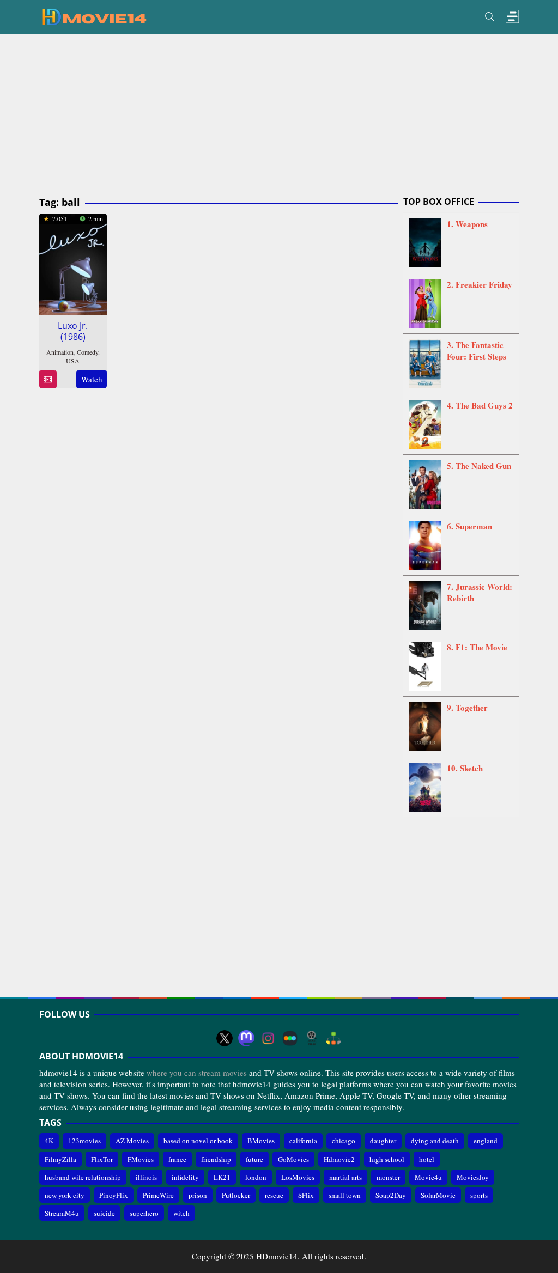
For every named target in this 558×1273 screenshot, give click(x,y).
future (254, 1159)
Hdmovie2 (339, 1159)
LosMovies (297, 1177)
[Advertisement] (279, 115)
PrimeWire (158, 1195)
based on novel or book (198, 1141)
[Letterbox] (290, 1038)
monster (388, 1177)
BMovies (261, 1141)
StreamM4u (62, 1213)
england (486, 1141)
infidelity (185, 1177)
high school (386, 1159)
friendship (216, 1159)
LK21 (222, 1177)
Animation (60, 352)
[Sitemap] (333, 1038)
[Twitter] (224, 1038)
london (255, 1177)
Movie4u (428, 1177)
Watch (91, 379)
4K (49, 1141)
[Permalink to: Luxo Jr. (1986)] (73, 262)
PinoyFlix (113, 1195)
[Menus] (512, 16)
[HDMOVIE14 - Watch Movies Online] (93, 15)
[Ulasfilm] (312, 1038)
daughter (383, 1141)
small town (345, 1195)
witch (181, 1213)
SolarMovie (438, 1195)
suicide (104, 1213)
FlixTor (102, 1159)
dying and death (435, 1141)
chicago (343, 1141)
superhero (144, 1213)
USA (73, 360)
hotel (426, 1159)
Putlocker (236, 1195)
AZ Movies (132, 1141)
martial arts (345, 1177)
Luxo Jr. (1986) (73, 331)
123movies (84, 1141)
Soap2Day (390, 1195)
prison (198, 1195)
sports (479, 1195)
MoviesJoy (473, 1177)
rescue (274, 1195)
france (177, 1159)
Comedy (87, 352)
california (303, 1141)
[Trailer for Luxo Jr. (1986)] (48, 379)
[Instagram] (268, 1038)
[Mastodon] (246, 1038)
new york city (64, 1195)
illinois (146, 1177)
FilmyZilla (60, 1159)
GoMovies (293, 1159)
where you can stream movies (197, 1072)
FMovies (141, 1159)
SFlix (306, 1195)
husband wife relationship (83, 1177)
